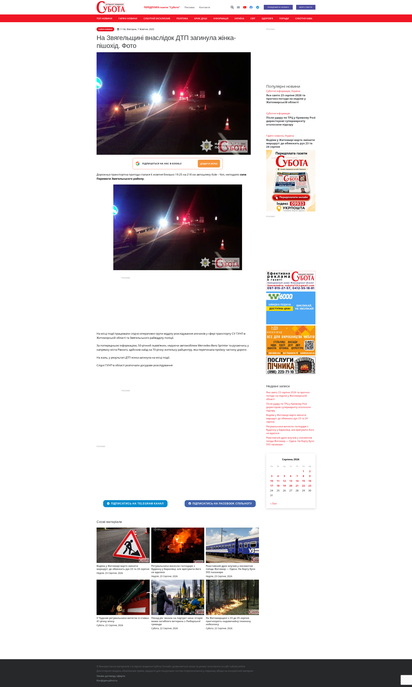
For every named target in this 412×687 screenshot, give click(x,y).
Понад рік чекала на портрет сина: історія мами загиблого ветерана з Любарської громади (177, 621)
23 (309, 485)
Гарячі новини (275, 135)
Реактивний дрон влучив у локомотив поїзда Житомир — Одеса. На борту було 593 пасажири (230, 569)
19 (284, 485)
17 (271, 485)
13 (290, 480)
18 (278, 485)
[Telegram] (257, 7)
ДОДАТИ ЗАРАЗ (208, 163)
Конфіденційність (107, 680)
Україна (295, 91)
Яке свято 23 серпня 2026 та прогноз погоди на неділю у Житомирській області (286, 98)
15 (303, 480)
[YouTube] (245, 7)
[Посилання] (111, 7)
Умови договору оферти (111, 676)
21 (297, 485)
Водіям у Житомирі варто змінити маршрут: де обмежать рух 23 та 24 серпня (123, 567)
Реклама (189, 7)
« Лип (273, 503)
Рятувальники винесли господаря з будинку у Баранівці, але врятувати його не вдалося (176, 569)
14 (297, 480)
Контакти (204, 7)
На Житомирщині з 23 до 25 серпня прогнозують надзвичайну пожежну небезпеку (228, 621)
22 (303, 485)
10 (271, 480)
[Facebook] (251, 7)
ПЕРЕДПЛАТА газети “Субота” (162, 7)
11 (278, 480)
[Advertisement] (177, 303)
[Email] (238, 7)
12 (284, 480)
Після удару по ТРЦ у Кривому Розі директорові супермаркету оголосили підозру (290, 121)
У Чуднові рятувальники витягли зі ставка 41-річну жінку (123, 619)
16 (309, 480)
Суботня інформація (278, 91)
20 (290, 485)
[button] (232, 7)
